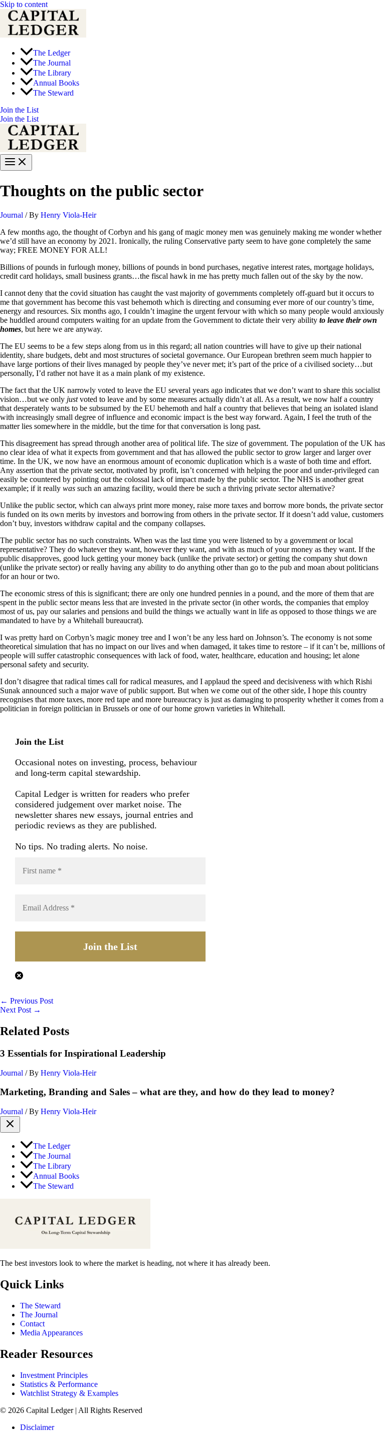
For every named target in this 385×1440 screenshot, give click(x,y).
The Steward (40, 1305)
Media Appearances (51, 1332)
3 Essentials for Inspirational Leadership (83, 1053)
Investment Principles (54, 1375)
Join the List (19, 119)
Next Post (20, 1010)
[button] (192, 110)
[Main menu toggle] (16, 162)
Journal (11, 215)
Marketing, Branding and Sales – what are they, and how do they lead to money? (167, 1092)
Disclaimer (37, 1427)
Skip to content (24, 4)
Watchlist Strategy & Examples (69, 1393)
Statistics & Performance (59, 1384)
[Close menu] (10, 1124)
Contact (32, 1323)
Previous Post (26, 1001)
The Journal (39, 1314)
